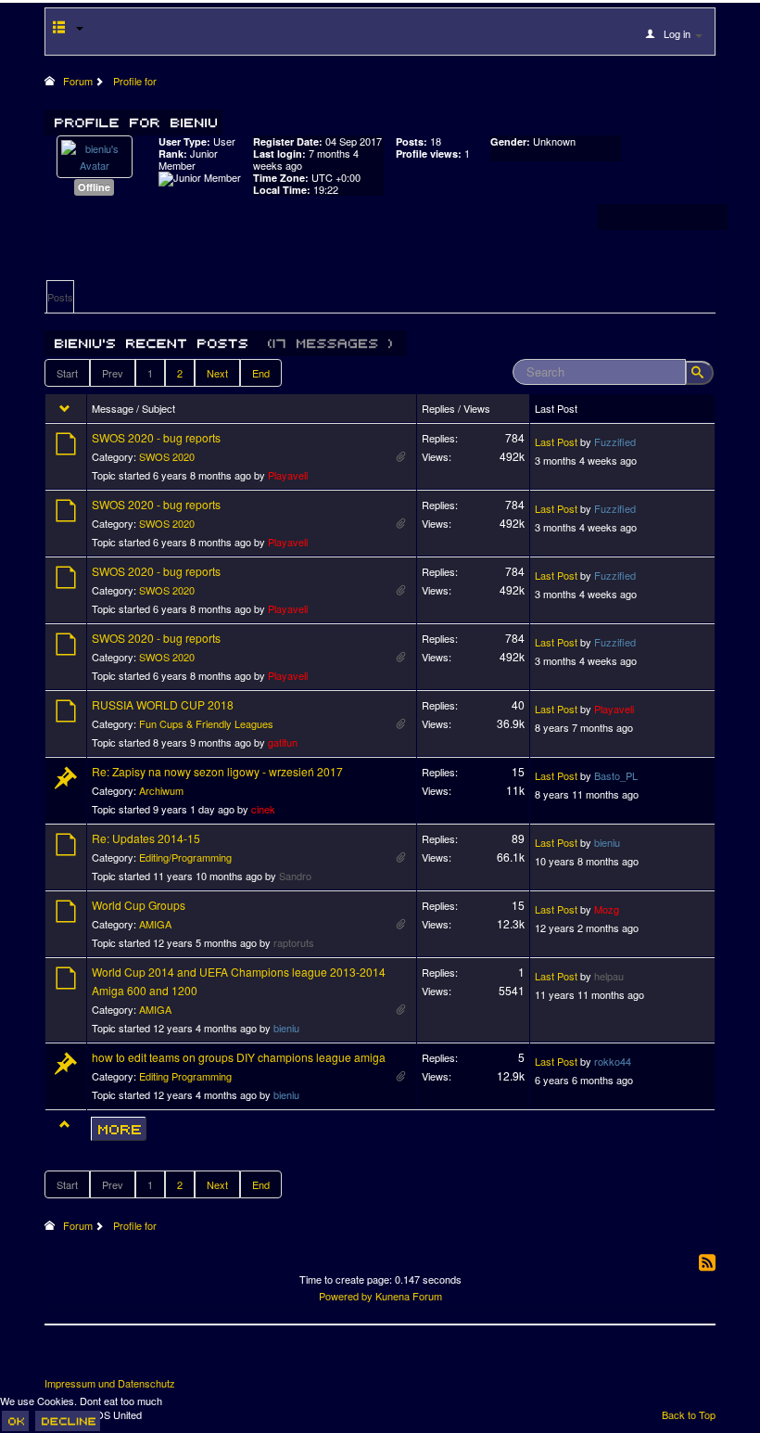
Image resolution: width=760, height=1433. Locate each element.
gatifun (283, 742)
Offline (94, 187)
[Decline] (67, 1421)
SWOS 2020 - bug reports (156, 437)
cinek (263, 808)
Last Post (556, 441)
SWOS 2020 (167, 456)
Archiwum (161, 790)
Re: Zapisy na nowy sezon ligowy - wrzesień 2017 (217, 771)
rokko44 (612, 1061)
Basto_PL (616, 775)
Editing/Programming (185, 857)
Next (217, 372)
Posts (60, 296)
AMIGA (155, 923)
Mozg (606, 909)
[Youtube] (129, 1358)
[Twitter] (94, 1358)
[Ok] (15, 1421)
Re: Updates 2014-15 (146, 838)
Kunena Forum (408, 1295)
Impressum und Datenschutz (109, 1383)
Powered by (346, 1295)
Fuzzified (615, 441)
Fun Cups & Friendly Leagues (206, 723)
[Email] (163, 1358)
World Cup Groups (138, 905)
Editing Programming (185, 1075)
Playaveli (288, 474)
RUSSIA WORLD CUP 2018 (163, 704)
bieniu (607, 842)
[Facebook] (60, 1358)
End (261, 372)
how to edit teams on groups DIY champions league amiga (239, 1057)
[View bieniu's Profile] (95, 154)
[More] (118, 1129)
